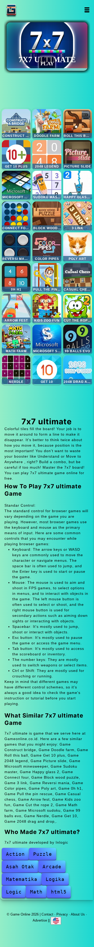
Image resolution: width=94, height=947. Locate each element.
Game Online (28, 10)
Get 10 (46, 369)
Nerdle (16, 369)
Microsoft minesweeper (16, 185)
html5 (59, 892)
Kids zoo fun (46, 308)
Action (15, 854)
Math (36, 892)
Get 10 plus (16, 154)
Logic (14, 892)
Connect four (16, 215)
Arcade (52, 866)
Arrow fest (16, 308)
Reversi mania (16, 246)
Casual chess (77, 277)
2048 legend (46, 154)
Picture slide (77, 154)
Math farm (16, 339)
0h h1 (16, 277)
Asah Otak (20, 866)
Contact (47, 914)
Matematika (21, 879)
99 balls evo (77, 339)
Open (87, 10)
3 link (77, 215)
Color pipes (46, 246)
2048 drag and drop (77, 369)
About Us (78, 914)
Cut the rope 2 (77, 308)
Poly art (77, 246)
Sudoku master (46, 185)
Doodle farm (46, 123)
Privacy (62, 914)
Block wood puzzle (46, 215)
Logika (55, 879)
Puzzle (42, 854)
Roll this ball (77, 123)
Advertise (40, 920)
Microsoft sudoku (46, 339)
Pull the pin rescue (46, 277)
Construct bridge (16, 123)
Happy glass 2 (77, 185)
